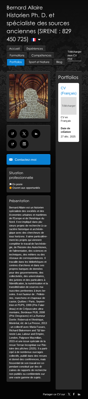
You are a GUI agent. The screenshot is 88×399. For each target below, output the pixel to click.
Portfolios (68, 77)
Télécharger (69, 105)
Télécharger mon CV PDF (74, 55)
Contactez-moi (25, 159)
